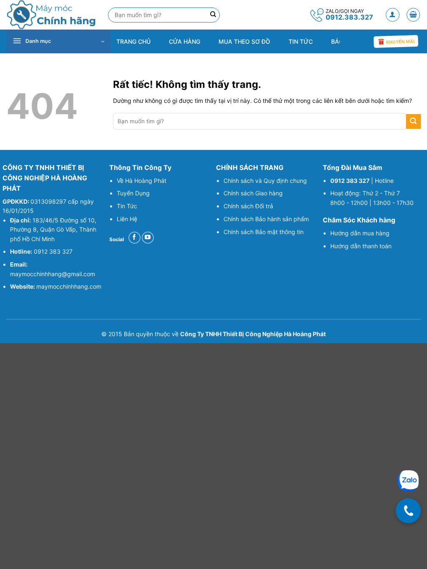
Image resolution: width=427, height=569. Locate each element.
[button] (392, 15)
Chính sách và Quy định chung (265, 180)
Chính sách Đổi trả (248, 206)
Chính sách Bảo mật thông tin (264, 231)
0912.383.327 (349, 17)
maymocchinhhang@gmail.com (52, 273)
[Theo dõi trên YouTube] (148, 238)
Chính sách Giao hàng (253, 193)
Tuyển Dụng (133, 193)
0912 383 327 (53, 251)
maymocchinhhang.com (68, 286)
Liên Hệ (127, 218)
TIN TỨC (301, 41)
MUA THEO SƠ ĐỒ (244, 41)
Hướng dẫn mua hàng (359, 233)
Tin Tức (127, 206)
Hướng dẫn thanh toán (361, 246)
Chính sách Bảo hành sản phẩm (266, 218)
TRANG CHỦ (133, 41)
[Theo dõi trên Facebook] (134, 238)
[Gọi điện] (408, 510)
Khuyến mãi (400, 41)
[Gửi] (413, 121)
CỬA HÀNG (184, 41)
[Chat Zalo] (408, 480)
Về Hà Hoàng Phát (141, 180)
